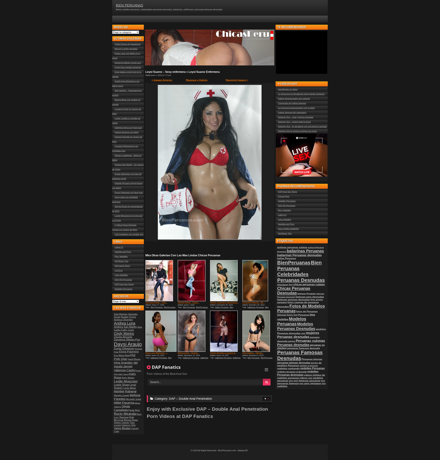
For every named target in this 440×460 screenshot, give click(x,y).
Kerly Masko (128, 378)
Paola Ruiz (134, 410)
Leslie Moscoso (126, 381)
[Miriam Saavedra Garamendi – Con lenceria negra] (226, 280)
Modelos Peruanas (291, 321)
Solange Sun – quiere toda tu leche (294, 122)
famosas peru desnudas (310, 296)
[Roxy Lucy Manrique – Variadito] (161, 331)
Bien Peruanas (157, 307)
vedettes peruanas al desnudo (292, 372)
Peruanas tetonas (312, 359)
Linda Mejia (129, 388)
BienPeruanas (169, 307)
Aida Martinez (121, 314)
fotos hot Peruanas (298, 314)
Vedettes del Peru (123, 252)
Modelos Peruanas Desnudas (296, 326)
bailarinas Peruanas (256, 307)
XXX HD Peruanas (123, 280)
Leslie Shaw (121, 384)
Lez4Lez (119, 270)
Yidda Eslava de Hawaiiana (128, 44)
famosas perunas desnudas (293, 299)
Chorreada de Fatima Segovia (292, 103)
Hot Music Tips (121, 261)
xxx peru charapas (310, 383)
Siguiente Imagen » (237, 80)
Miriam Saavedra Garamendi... (224, 302)
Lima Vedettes (121, 275)
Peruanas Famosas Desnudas (300, 355)
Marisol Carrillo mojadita (126, 49)
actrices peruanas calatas (292, 247)
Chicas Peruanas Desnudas (293, 290)
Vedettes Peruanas (123, 289)
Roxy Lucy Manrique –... (156, 353)
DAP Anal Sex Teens (124, 284)
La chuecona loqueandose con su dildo (296, 108)
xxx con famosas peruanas (304, 380)
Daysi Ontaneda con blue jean (129, 193)
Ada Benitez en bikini (288, 89)
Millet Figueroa (124, 403)
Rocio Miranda (125, 414)
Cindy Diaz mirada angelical (128, 67)
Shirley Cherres (121, 422)
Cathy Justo (127, 330)
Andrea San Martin (125, 327)
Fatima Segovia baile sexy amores (294, 99)
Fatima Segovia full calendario (292, 112)
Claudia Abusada (123, 336)
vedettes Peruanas (312, 368)
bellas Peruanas (222, 307)
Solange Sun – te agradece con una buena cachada (302, 126)
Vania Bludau (122, 428)
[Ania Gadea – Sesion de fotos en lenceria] (258, 331)
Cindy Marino (124, 333)
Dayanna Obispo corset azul (128, 63)
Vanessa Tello (129, 425)
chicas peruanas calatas (309, 284)
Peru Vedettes (121, 256)
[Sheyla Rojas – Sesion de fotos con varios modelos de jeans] (193, 280)
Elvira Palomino (129, 351)
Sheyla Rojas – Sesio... (188, 302)
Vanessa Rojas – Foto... (156, 302)
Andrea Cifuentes (123, 319)
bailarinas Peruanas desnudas (193, 359)
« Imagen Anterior (162, 80)
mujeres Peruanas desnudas (298, 335)
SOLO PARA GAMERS (288, 229)
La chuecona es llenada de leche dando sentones (301, 94)
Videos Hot (288, 83)
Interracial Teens (122, 266)
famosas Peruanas (306, 294)
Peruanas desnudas (293, 345)
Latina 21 (119, 247)
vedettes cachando (288, 368)
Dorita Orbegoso (124, 348)
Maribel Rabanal (125, 391)
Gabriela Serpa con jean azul (128, 128)
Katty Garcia (123, 374)
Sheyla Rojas (131, 420)
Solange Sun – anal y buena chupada (295, 117)
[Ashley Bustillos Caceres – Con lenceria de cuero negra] (226, 331)
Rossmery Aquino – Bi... (253, 302)
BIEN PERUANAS (129, 5)
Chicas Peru (283, 196)
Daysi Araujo (128, 344)
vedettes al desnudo (309, 366)
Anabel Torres (128, 317)
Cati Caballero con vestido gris (129, 234)
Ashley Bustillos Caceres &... (223, 353)
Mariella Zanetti (121, 395)
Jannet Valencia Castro (125, 368)
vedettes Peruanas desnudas (297, 373)
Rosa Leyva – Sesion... (188, 353)
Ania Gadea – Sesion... (253, 353)
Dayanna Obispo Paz (127, 339)
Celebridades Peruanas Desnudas (301, 277)
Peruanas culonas (310, 341)
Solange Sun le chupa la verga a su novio (297, 131)
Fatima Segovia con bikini (127, 132)
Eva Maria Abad (122, 355)
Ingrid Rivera (134, 359)
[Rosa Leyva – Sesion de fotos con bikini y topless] (193, 331)
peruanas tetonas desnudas (293, 362)
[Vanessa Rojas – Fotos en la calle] (161, 280)
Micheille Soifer (133, 399)
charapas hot (285, 284)
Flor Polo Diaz (125, 357)
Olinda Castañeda (122, 408)
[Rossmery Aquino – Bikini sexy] (258, 280)
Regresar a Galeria (196, 80)
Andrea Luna (124, 323)
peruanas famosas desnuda (303, 348)
